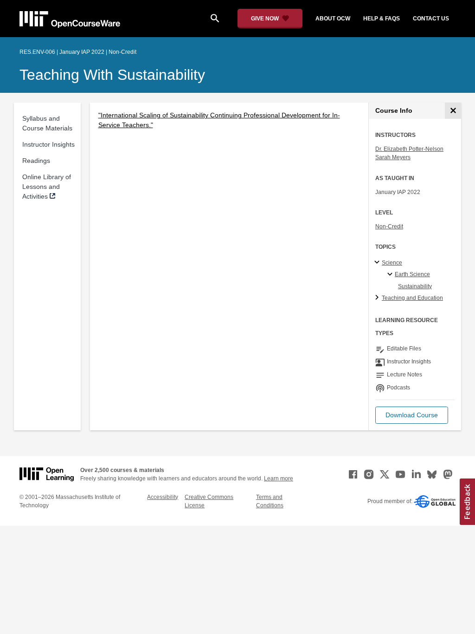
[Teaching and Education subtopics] (378, 298)
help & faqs (381, 18)
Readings (36, 160)
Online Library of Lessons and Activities (46, 186)
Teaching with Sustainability (112, 74)
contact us (431, 18)
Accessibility (162, 497)
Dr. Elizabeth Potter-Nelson (409, 149)
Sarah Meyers (393, 157)
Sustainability (415, 286)
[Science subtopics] (378, 263)
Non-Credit (389, 226)
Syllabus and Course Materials (47, 123)
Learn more (278, 478)
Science (392, 262)
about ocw (332, 18)
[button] (411, 415)
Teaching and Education (412, 298)
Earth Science (412, 274)
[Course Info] (453, 111)
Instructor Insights (48, 144)
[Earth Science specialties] (391, 275)
